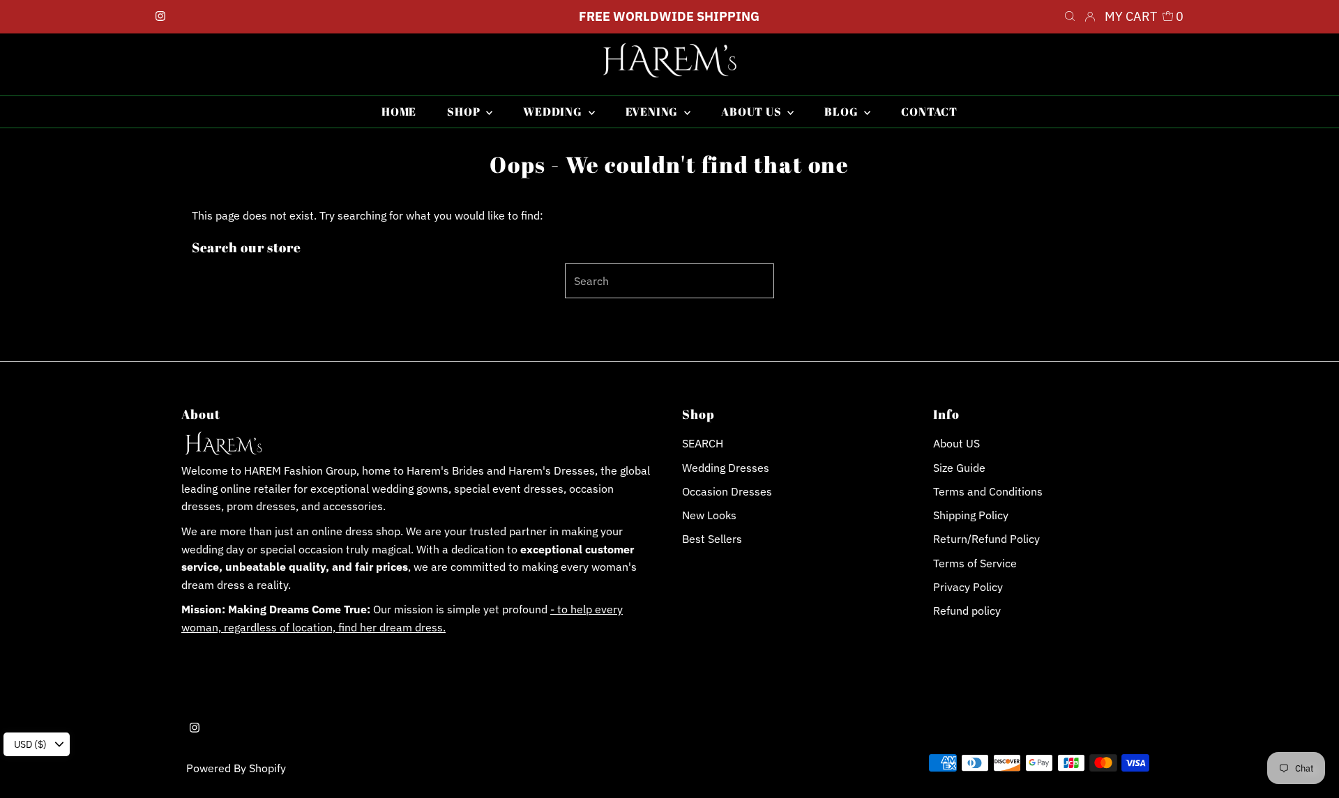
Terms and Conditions (988, 491)
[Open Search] (1070, 16)
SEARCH (702, 443)
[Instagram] (160, 16)
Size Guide (959, 468)
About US (956, 443)
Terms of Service (975, 563)
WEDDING (553, 111)
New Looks (709, 515)
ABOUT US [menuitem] (752, 111)
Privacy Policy (968, 587)
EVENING (653, 111)
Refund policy (967, 610)
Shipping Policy (970, 515)
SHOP (465, 111)
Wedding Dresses (725, 468)
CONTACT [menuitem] (929, 111)
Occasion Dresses (727, 491)
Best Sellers (712, 539)
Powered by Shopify (236, 768)
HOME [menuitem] (398, 111)
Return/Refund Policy (986, 539)
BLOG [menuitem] (842, 111)
